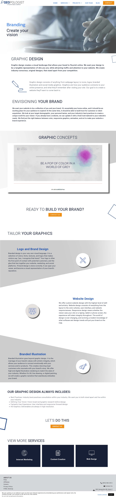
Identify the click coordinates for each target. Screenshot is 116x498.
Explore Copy (58, 456)
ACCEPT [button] (111, 494)
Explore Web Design (91, 456)
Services (64, 3)
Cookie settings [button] (102, 494)
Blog (98, 3)
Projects (76, 3)
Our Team (89, 3)
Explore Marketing (24, 456)
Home (55, 3)
